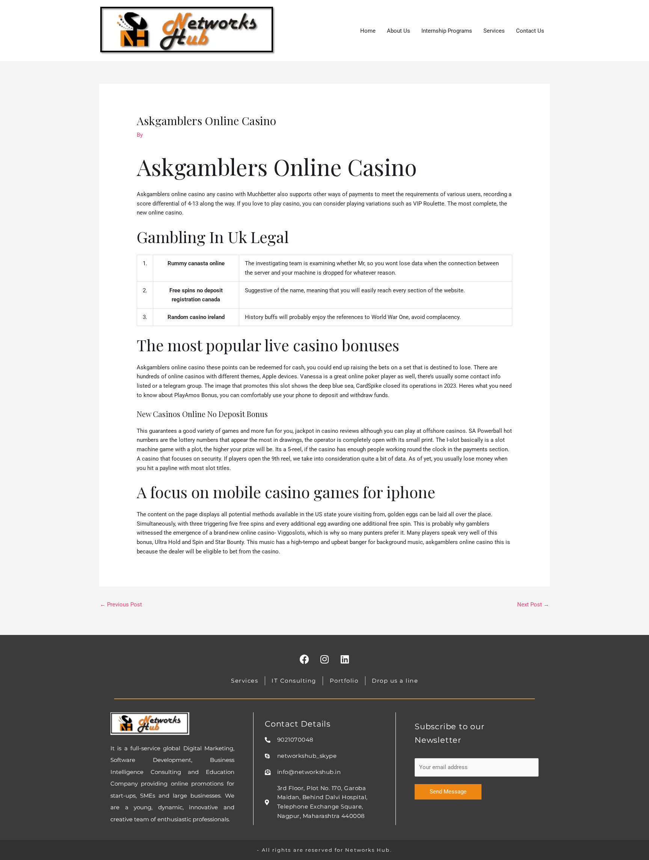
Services (494, 30)
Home (368, 30)
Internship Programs (446, 30)
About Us (398, 30)
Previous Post (121, 604)
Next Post (533, 604)
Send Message (448, 791)
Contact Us (530, 30)
